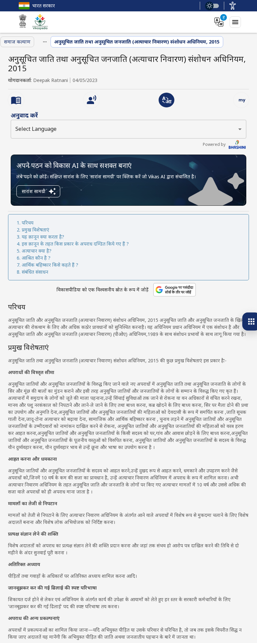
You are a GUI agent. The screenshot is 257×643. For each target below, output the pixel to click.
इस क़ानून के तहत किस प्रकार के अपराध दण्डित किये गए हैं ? (75, 244)
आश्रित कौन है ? (36, 258)
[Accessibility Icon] (232, 5)
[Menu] (235, 22)
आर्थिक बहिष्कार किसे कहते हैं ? (50, 265)
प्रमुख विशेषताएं (35, 229)
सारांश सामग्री (34, 191)
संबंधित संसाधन (35, 272)
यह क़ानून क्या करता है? (43, 237)
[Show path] (45, 41)
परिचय (27, 222)
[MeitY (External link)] (22, 22)
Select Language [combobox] (36, 128)
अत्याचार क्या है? (37, 251)
